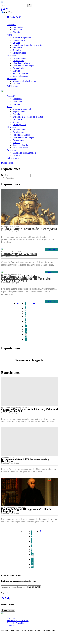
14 (26, 337)
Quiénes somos (19, 58)
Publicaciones (13, 86)
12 (26, 331)
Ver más (51, 249)
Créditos (10, 625)
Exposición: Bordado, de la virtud (28, 45)
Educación (11, 78)
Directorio (11, 618)
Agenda (16, 42)
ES (5, 12)
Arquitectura (18, 60)
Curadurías (17, 27)
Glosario (16, 83)
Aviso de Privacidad (16, 623)
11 (26, 329)
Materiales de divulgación (24, 81)
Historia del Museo (21, 63)
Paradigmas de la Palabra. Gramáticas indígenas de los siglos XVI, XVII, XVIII (26, 278)
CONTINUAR (34, 587)
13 (26, 334)
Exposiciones (19, 40)
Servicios (17, 50)
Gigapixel (17, 32)
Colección (11, 24)
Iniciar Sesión (15, 17)
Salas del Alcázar (20, 76)
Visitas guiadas (19, 53)
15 (26, 339)
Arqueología (18, 68)
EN (12, 12)
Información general (22, 37)
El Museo (11, 55)
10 (26, 326)
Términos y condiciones (17, 620)
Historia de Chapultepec (23, 65)
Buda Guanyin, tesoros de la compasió (29, 229)
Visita (9, 35)
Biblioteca (17, 47)
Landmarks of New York (19, 254)
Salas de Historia (20, 73)
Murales (16, 71)
